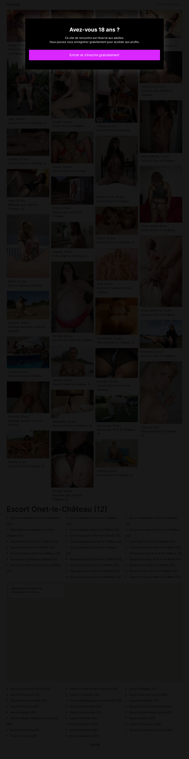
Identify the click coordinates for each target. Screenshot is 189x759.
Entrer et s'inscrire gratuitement (94, 55)
